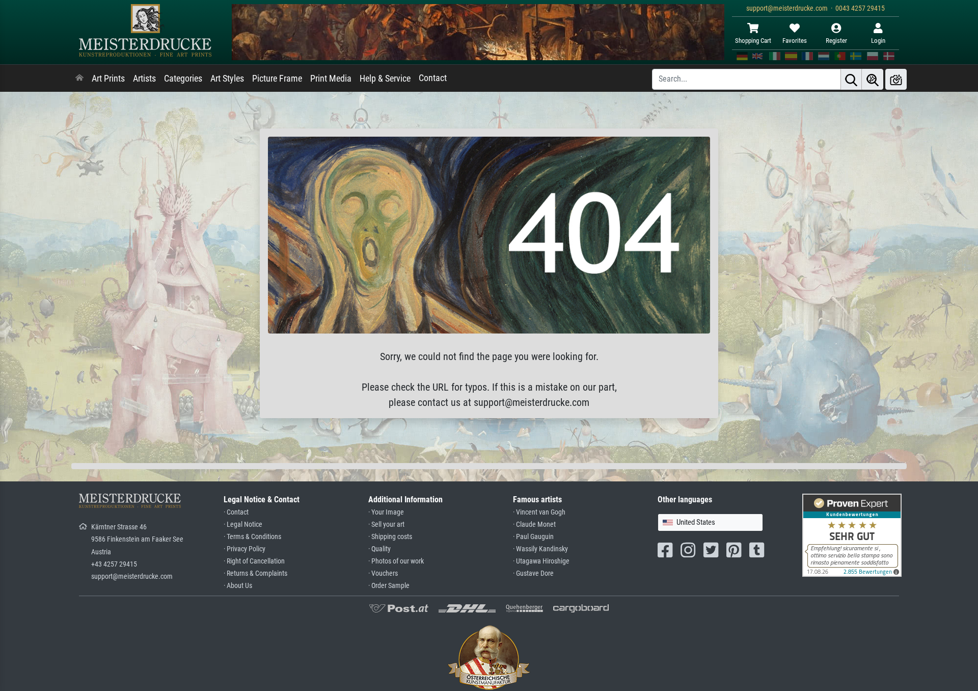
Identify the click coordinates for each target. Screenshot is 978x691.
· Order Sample (389, 585)
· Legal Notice (243, 524)
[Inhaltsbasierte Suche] (872, 79)
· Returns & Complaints (255, 573)
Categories (183, 78)
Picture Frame (277, 78)
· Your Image (386, 512)
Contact (433, 78)
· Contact (236, 512)
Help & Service (385, 78)
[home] (79, 78)
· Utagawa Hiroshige (541, 561)
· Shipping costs (390, 536)
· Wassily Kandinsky (540, 549)
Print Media (330, 78)
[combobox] (710, 522)
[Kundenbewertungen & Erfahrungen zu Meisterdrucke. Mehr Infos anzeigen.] (852, 535)
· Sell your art (386, 524)
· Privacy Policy (244, 549)
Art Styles (227, 78)
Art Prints (108, 78)
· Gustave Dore (533, 573)
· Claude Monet (534, 524)
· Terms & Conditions (252, 536)
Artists (144, 78)
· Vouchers (383, 573)
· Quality (379, 549)
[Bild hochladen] (896, 79)
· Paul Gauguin (533, 536)
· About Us (238, 585)
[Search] (851, 79)
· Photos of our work (396, 561)
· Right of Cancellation (254, 561)
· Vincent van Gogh (539, 512)
